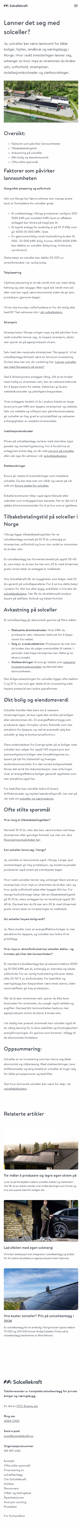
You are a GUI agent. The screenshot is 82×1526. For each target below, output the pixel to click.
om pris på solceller (61, 451)
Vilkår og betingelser (17, 1493)
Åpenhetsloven (14, 1497)
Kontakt (9, 1461)
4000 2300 (11, 1421)
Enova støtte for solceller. (32, 485)
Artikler (9, 1484)
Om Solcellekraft (15, 1479)
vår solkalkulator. (51, 312)
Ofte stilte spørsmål (17, 1465)
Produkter (10, 1506)
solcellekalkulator (55, 456)
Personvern (11, 1488)
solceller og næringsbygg (36, 798)
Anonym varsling (15, 1502)
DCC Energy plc (27, 1406)
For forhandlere (14, 1516)
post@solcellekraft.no (18, 1436)
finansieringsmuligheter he (21, 840)
